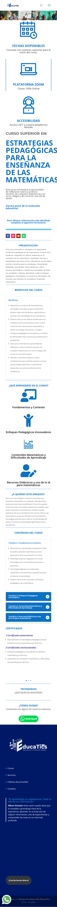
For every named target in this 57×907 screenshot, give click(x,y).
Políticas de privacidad (18, 782)
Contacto (12, 788)
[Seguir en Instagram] (13, 236)
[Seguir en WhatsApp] (24, 236)
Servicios (12, 775)
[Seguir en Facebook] (8, 236)
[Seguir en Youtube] (18, 236)
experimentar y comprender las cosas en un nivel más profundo (28, 817)
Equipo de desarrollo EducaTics (34, 899)
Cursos (11, 768)
